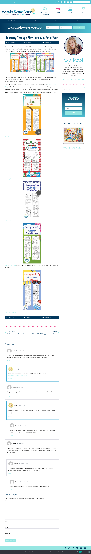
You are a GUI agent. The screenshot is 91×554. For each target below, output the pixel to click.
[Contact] (83, 9)
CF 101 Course (29, 2)
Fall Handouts (9, 137)
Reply (8, 360)
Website (7, 533)
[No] (89, 552)
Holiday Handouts (11, 179)
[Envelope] (71, 2)
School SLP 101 (38, 2)
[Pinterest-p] (62, 2)
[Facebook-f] (56, 2)
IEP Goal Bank (46, 2)
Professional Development (45, 13)
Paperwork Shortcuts (19, 2)
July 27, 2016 (21, 387)
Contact (83, 12)
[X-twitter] (65, 2)
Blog (70, 12)
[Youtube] (68, 2)
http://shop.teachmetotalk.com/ (17, 375)
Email (7, 527)
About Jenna (58, 21)
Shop (58, 12)
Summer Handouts (11, 312)
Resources (80, 21)
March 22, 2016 (20, 350)
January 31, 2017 (24, 463)
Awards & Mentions (13, 21)
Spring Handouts (10, 265)
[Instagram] (59, 2)
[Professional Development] (45, 9)
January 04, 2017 (22, 443)
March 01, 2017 (24, 481)
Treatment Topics (6, 2)
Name (7, 521)
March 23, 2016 (22, 369)
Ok (80, 551)
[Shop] (58, 9)
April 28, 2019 (23, 425)
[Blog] (70, 9)
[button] (14, 42)
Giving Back (37, 21)
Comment (8, 501)
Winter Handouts (10, 221)
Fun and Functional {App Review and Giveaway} (73, 148)
